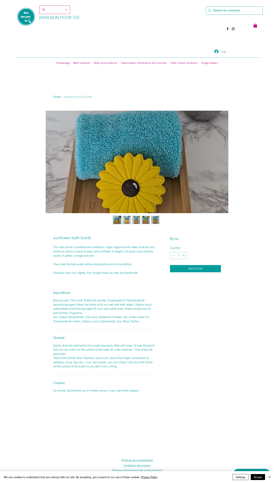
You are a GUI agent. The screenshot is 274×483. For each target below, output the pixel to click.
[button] (255, 25)
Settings (240, 477)
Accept (258, 477)
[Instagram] (233, 29)
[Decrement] (173, 255)
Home (57, 97)
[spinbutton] (178, 255)
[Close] (269, 477)
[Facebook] (227, 29)
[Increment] (184, 255)
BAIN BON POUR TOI (59, 17)
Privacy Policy (149, 477)
